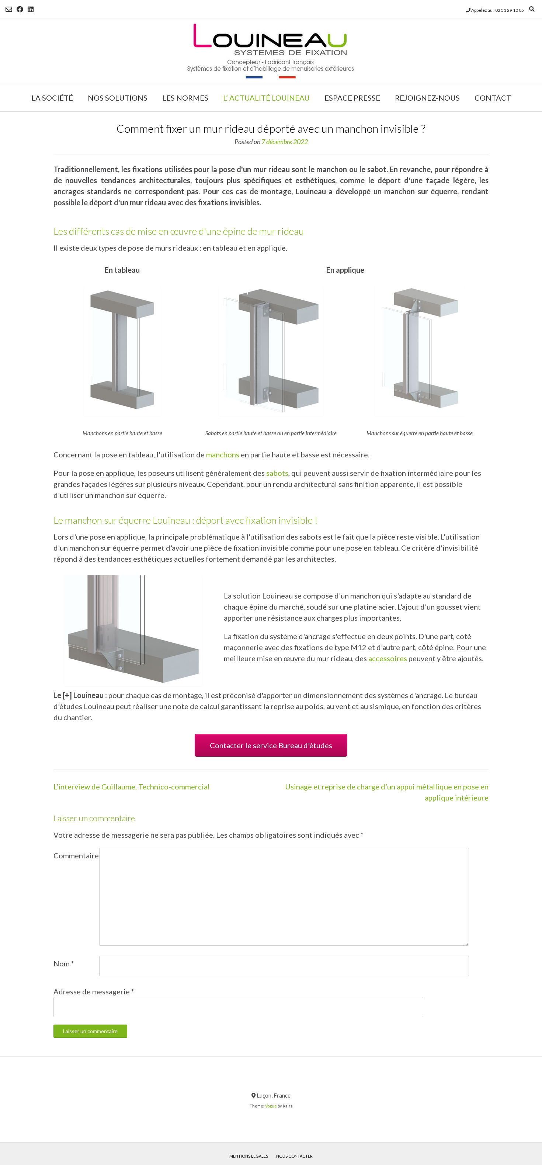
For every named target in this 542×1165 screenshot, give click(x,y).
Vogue (271, 1105)
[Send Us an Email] (9, 9)
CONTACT (493, 97)
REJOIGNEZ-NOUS (427, 97)
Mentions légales (248, 1156)
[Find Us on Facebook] (20, 9)
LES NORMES (185, 97)
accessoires (387, 658)
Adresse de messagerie (93, 991)
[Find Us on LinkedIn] (31, 9)
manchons (223, 454)
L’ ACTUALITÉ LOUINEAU (266, 97)
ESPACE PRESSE (352, 97)
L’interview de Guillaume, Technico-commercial (131, 786)
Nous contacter (294, 1156)
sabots (277, 472)
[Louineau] (271, 51)
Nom (63, 963)
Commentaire (76, 855)
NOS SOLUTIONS (117, 97)
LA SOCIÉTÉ (52, 97)
